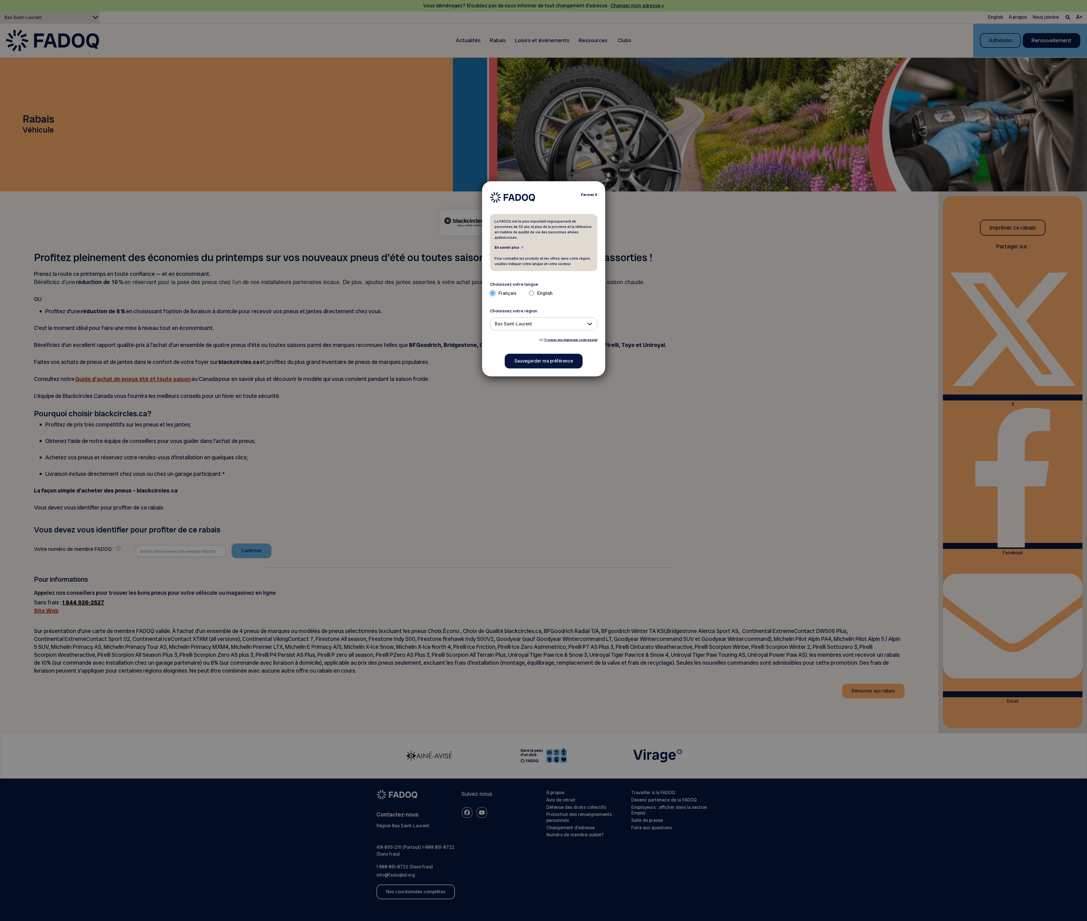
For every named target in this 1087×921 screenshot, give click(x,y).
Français (507, 293)
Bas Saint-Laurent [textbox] (513, 324)
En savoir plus (507, 247)
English (545, 293)
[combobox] (543, 323)
